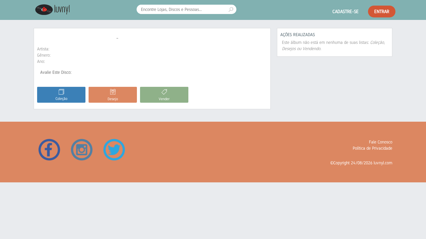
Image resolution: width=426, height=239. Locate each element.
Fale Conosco (380, 141)
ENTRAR (381, 11)
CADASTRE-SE (345, 11)
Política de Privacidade (372, 148)
